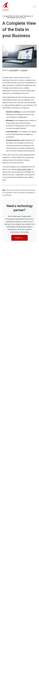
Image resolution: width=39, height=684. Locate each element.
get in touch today (24, 169)
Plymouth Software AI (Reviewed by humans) (20, 17)
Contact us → (19, 238)
